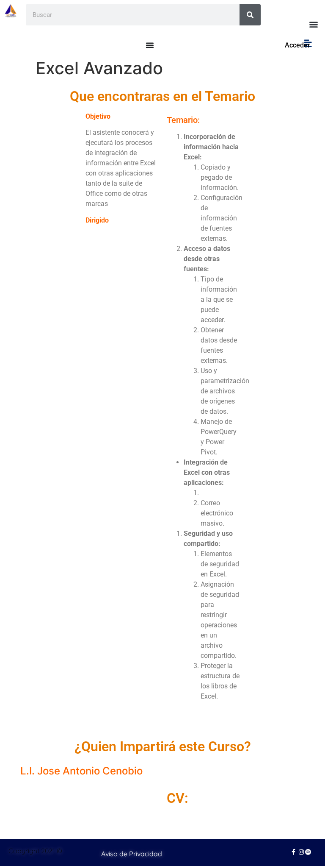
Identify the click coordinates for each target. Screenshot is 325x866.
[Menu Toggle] (150, 45)
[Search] (250, 14)
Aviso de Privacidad (131, 853)
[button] (314, 24)
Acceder (297, 45)
